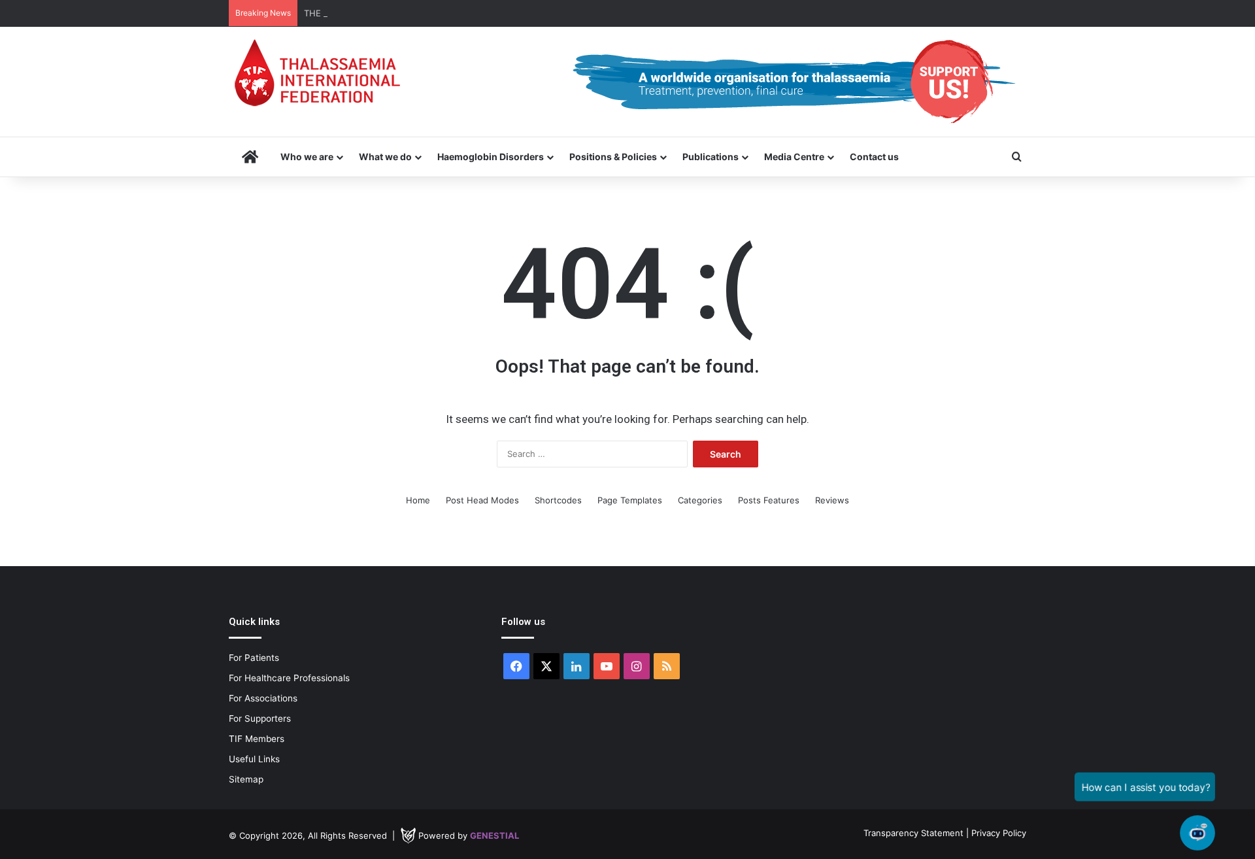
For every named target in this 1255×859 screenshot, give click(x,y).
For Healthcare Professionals (289, 678)
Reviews (832, 500)
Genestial (494, 835)
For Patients (254, 657)
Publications (710, 156)
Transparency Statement (913, 833)
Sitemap (246, 779)
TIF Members (256, 738)
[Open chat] (1198, 833)
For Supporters (260, 718)
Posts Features (768, 500)
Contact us (874, 156)
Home (418, 500)
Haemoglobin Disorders (490, 156)
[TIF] (317, 73)
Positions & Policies (613, 156)
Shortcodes (558, 500)
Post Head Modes (482, 500)
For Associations (263, 698)
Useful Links (254, 759)
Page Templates (629, 500)
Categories (700, 500)
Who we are (306, 156)
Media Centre (794, 156)
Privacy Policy (998, 833)
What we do (385, 156)
